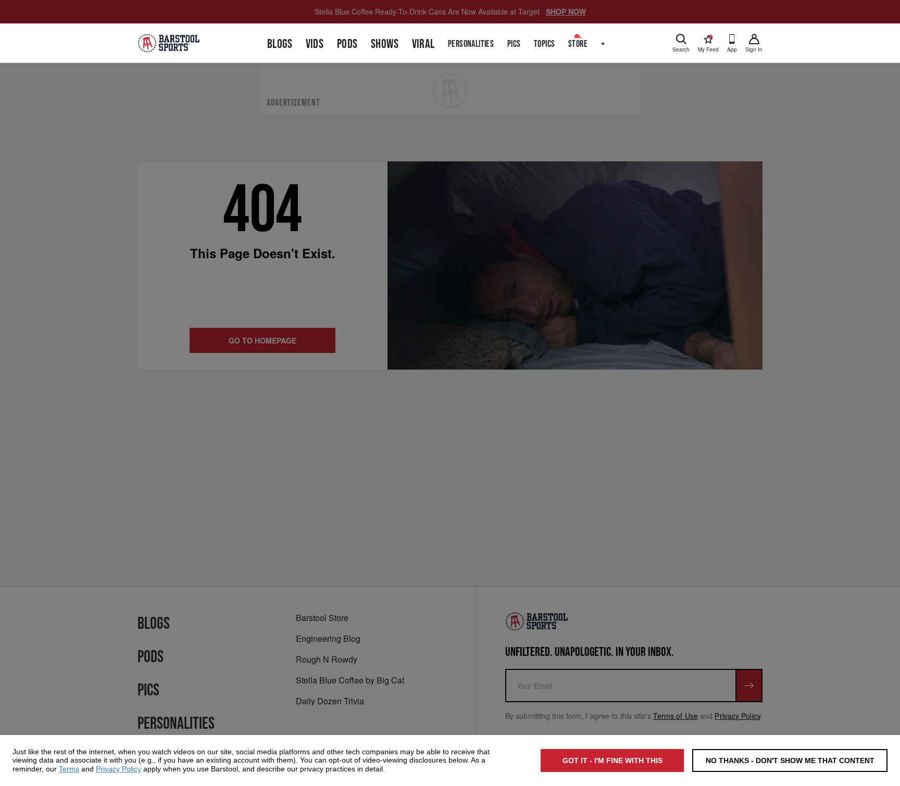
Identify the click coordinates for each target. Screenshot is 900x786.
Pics (514, 44)
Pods (347, 44)
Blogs (279, 44)
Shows (384, 44)
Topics (544, 44)
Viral (423, 44)
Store (578, 44)
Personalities (471, 44)
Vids (315, 44)
